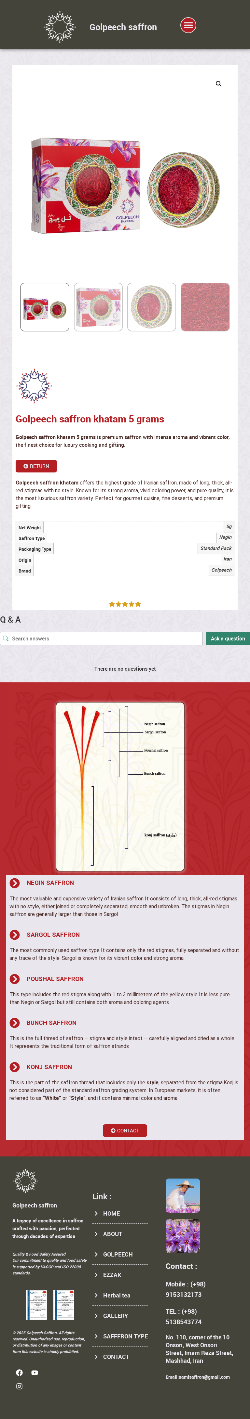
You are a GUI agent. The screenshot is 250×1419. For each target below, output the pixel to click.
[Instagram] (19, 1386)
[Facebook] (19, 1372)
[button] (188, 25)
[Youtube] (34, 1372)
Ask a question (228, 638)
